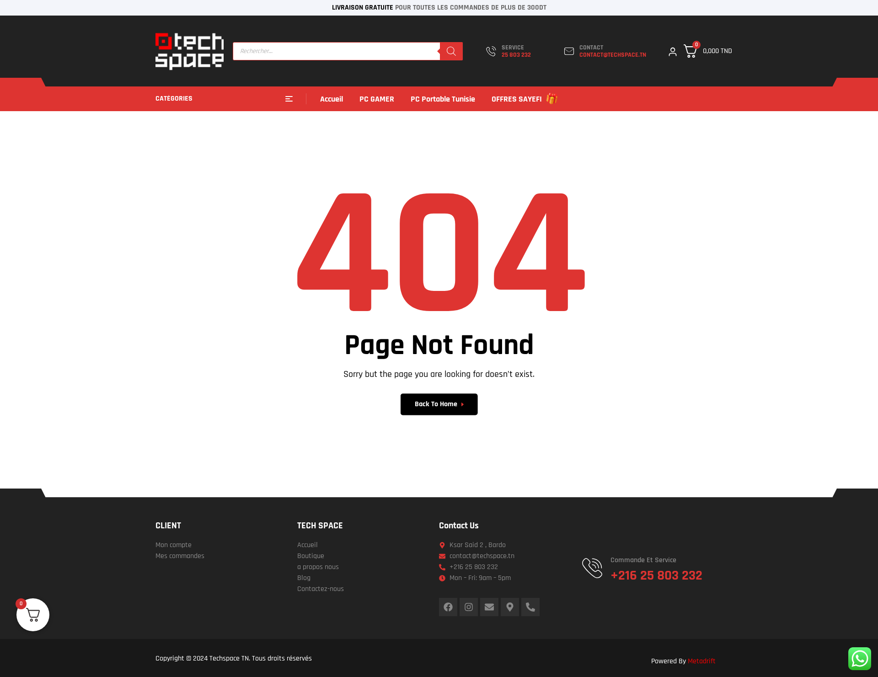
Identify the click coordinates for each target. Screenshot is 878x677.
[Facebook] (448, 607)
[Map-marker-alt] (510, 607)
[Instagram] (469, 607)
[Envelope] (489, 607)
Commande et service (643, 560)
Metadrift (702, 661)
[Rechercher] (451, 51)
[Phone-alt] (530, 607)
